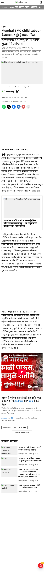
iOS (31, 401)
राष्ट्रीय (27, 7)
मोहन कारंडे (10, 92)
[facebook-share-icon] (14, 108)
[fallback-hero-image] (9, 450)
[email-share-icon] (23, 108)
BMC (15, 427)
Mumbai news (7, 427)
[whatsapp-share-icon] (4, 108)
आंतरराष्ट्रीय (35, 7)
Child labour (23, 427)
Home (11, 7)
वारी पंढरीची (19, 7)
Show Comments (22, 432)
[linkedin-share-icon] (19, 108)
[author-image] (3, 92)
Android (18, 401)
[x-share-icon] (9, 108)
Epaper (4, 7)
